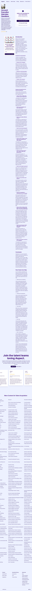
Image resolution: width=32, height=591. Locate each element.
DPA (13, 575)
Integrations (4, 577)
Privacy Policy (14, 577)
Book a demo (4, 575)
